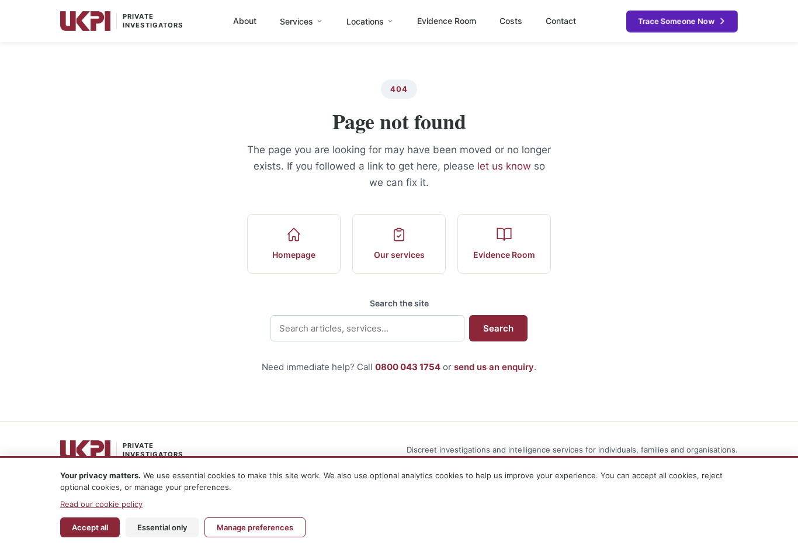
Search (498, 328)
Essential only (162, 527)
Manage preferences (255, 527)
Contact (561, 21)
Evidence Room (446, 21)
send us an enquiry (494, 366)
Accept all (90, 527)
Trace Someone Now (676, 21)
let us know (504, 166)
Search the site (399, 303)
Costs (510, 21)
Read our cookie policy (101, 504)
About (244, 21)
